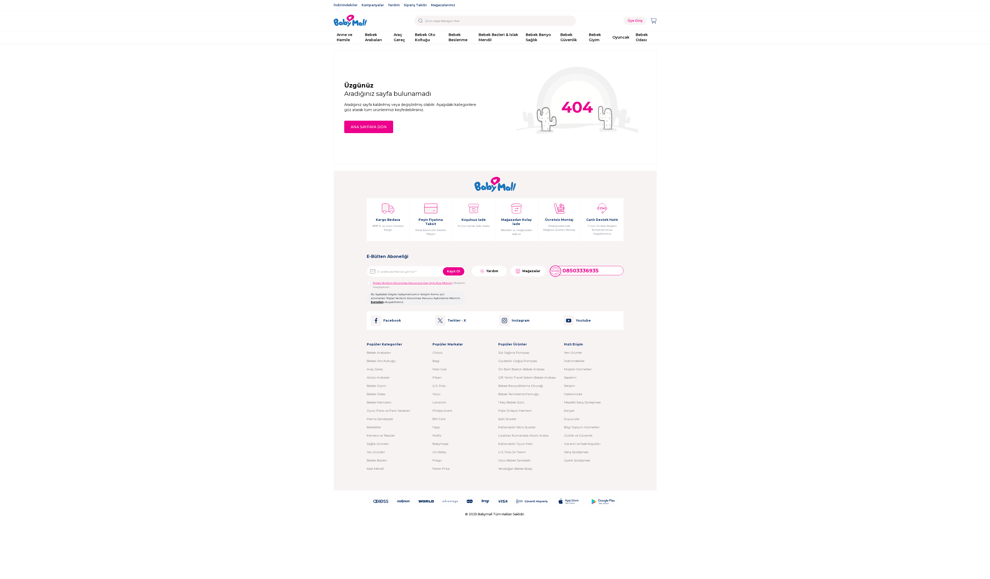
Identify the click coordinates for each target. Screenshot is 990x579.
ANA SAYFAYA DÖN (369, 127)
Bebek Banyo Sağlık (538, 37)
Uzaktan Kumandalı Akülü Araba (523, 435)
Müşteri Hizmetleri (578, 369)
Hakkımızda (573, 394)
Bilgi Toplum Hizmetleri (581, 427)
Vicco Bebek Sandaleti (514, 460)
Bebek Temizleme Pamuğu (518, 394)
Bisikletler (374, 427)
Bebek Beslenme (458, 37)
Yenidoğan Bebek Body (515, 469)
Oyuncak (620, 37)
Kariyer (569, 410)
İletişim (569, 386)
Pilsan (437, 377)
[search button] (420, 21)
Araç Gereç (399, 37)
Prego (437, 460)
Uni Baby (439, 452)
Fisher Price (441, 469)
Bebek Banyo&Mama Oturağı (520, 386)
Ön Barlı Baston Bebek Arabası (521, 369)
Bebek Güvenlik (568, 37)
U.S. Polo (439, 386)
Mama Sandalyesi (380, 419)
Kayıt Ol (453, 271)
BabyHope (440, 444)
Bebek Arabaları (373, 37)
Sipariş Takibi (415, 5)
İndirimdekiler (345, 5)
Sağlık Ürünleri (378, 444)
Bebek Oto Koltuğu (425, 37)
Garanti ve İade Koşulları (582, 444)
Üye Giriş (635, 21)
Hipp (436, 427)
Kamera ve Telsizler (381, 435)
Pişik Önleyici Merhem (515, 410)
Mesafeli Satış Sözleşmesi (582, 402)
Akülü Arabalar (378, 377)
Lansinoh (439, 402)
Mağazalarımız (443, 5)
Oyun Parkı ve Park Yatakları (388, 410)
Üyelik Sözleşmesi (577, 460)
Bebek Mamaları (379, 402)
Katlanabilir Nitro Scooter (517, 427)
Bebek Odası (642, 37)
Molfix (436, 435)
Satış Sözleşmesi (576, 452)
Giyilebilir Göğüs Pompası (517, 361)
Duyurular (572, 419)
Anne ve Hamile (344, 37)
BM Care (438, 419)
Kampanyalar (373, 5)
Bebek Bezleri (377, 460)
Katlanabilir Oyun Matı (515, 444)
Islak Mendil (375, 469)
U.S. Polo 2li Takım (512, 452)
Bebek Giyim (595, 37)
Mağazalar (531, 271)
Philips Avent (442, 410)
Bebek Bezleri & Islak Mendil (498, 37)
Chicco (437, 352)
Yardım (394, 5)
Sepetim (570, 377)
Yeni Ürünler (573, 352)
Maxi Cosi (439, 369)
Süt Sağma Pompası (513, 352)
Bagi (435, 361)
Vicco (436, 394)
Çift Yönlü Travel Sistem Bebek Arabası (527, 377)
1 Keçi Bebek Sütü (511, 402)
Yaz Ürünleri (376, 452)
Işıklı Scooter (507, 419)
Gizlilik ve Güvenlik (578, 435)
